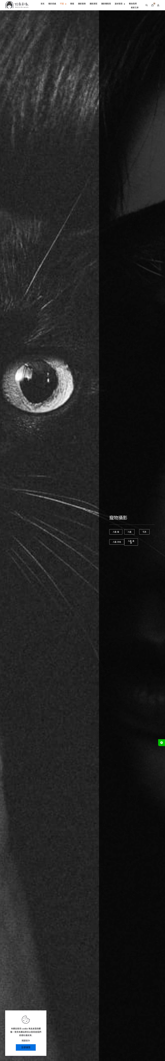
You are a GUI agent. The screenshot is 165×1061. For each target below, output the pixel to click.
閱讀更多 (26, 1041)
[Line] (161, 742)
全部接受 (25, 1047)
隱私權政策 (26, 1035)
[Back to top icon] (152, 1052)
